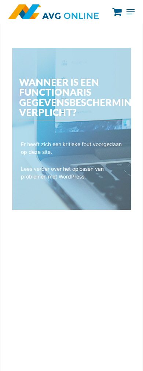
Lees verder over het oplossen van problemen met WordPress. (62, 173)
